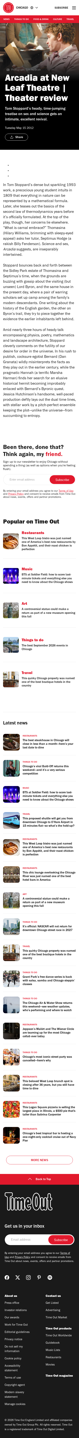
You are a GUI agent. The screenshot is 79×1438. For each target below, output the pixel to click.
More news (39, 1160)
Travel (70, 19)
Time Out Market (56, 1317)
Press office (12, 1303)
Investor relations (16, 1310)
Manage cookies (15, 1404)
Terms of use (13, 1378)
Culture (57, 19)
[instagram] (28, 1277)
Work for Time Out (16, 1325)
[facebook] (7, 1277)
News (6, 19)
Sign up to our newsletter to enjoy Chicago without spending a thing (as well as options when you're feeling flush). (39, 466)
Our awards (12, 1317)
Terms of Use (66, 491)
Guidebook (53, 1343)
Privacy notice (13, 1339)
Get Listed (52, 1303)
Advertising (53, 1310)
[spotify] (50, 1277)
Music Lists (53, 1350)
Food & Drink (41, 19)
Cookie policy (13, 1358)
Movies (50, 1364)
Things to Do (21, 19)
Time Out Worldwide (59, 1335)
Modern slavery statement (14, 1395)
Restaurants (53, 1357)
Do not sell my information (14, 1349)
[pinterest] (39, 1277)
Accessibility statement (12, 1368)
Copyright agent (15, 1385)
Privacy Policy (16, 494)
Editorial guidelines (17, 1332)
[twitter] (17, 1277)
